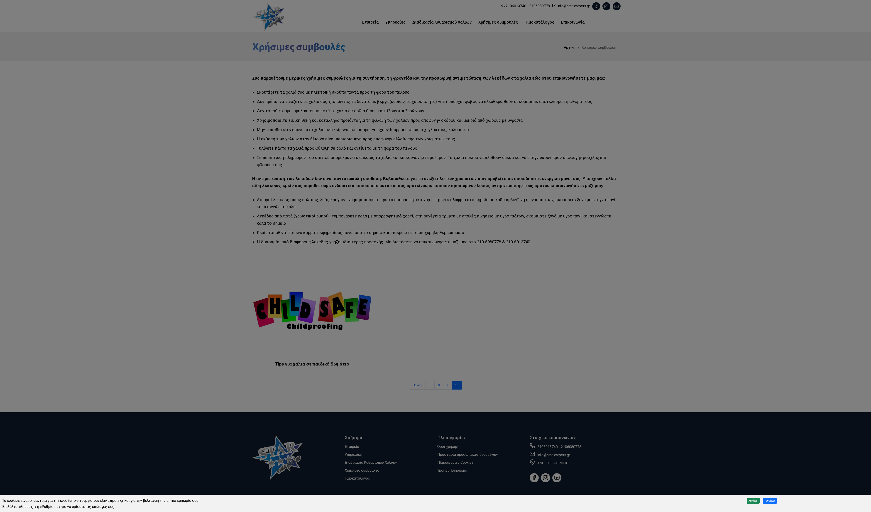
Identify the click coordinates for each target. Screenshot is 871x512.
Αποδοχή (753, 501)
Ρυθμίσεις (770, 501)
